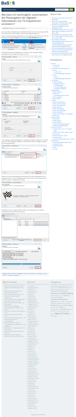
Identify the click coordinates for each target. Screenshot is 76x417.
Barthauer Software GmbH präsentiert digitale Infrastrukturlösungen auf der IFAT (14, 287)
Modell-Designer (68, 305)
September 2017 (32, 388)
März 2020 (31, 368)
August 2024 (31, 292)
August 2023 (31, 307)
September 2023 (32, 306)
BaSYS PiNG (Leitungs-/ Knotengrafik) (63, 114)
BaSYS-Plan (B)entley (58, 108)
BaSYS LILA (56, 115)
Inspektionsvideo (54, 297)
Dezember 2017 (32, 386)
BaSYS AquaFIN (57, 122)
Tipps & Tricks (61, 313)
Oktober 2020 (32, 361)
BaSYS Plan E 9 (68, 287)
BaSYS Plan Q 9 (54, 289)
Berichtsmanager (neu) (60, 87)
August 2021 (31, 344)
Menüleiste (61, 305)
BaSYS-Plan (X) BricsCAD (59, 103)
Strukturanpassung (59, 311)
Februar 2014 (31, 398)
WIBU (70, 313)
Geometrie (61, 295)
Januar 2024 (31, 301)
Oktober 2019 (32, 376)
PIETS (54, 147)
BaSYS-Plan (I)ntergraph (59, 110)
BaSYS (56, 77)
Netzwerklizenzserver (55, 307)
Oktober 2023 (32, 304)
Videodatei (16, 275)
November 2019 (32, 375)
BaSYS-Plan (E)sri (57, 107)
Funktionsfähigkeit (55, 295)
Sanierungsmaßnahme (55, 309)
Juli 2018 (30, 383)
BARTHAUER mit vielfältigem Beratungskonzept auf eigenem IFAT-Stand (14, 307)
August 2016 (31, 391)
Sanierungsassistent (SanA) (62, 95)
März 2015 (31, 393)
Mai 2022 (30, 331)
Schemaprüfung (64, 309)
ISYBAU (53, 302)
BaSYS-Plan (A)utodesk (59, 102)
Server (55, 70)
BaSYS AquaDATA (57, 97)
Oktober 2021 (32, 341)
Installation (60, 297)
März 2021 (31, 353)
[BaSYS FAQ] (8, 5)
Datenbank (65, 291)
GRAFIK (54, 100)
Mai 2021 (30, 349)
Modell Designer (59, 85)
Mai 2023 (30, 312)
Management (32, 273)
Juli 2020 (30, 366)
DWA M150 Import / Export (60, 135)
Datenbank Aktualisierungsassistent (62, 142)
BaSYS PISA (56, 93)
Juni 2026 (30, 286)
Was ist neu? (56, 65)
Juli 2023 (30, 309)
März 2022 (31, 334)
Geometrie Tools (57, 144)
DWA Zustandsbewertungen (60, 125)
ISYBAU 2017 (58, 301)
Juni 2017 (30, 390)
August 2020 (31, 365)
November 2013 (32, 400)
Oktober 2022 (32, 323)
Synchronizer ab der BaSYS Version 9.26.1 (62, 18)
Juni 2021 (30, 348)
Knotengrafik (53, 303)
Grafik (65, 295)
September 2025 (32, 287)
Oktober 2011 (32, 408)
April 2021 (30, 351)
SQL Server (53, 311)
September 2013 (32, 401)
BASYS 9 (54, 63)
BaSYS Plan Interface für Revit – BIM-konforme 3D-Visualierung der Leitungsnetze (13, 296)
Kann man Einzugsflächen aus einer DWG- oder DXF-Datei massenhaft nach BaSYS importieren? (62, 49)
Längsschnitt (68, 303)
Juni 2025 (30, 289)
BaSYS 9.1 (57, 67)
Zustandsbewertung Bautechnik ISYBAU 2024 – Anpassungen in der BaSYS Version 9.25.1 (62, 36)
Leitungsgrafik (59, 303)
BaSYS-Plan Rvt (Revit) (59, 105)
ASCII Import (56, 134)
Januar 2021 (31, 356)
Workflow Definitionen (60, 88)
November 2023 (32, 302)
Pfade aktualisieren (58, 145)
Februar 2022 (31, 336)
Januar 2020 (31, 371)
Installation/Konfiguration (59, 299)
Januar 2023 (31, 319)
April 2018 (30, 385)
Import (69, 295)
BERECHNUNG (56, 117)
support (24, 28)
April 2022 (30, 333)
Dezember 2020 (32, 358)
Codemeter (67, 289)
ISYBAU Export (64, 301)
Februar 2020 (31, 370)
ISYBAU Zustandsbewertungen (61, 124)
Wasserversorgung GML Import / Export (63, 139)
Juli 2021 (30, 346)
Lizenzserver (58, 72)
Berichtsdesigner (60, 289)
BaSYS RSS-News (10, 282)
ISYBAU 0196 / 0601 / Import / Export (63, 132)
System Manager (57, 82)
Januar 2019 (31, 380)
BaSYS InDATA (57, 98)
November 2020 (32, 359)
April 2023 (30, 314)
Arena (64, 286)
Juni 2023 (30, 311)
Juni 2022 (30, 329)
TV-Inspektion (9, 275)
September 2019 (32, 378)
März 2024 (31, 297)
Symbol (65, 311)
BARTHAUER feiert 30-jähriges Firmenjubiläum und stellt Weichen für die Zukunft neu (14, 324)
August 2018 (31, 381)
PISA (64, 307)
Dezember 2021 (32, 339)
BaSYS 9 (52, 287)
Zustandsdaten (54, 316)
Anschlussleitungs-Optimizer (57, 286)
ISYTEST (55, 149)
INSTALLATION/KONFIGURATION (60, 68)
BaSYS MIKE (56, 119)
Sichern (70, 309)
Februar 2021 (31, 354)
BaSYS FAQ (42, 414)
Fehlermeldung (67, 293)
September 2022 (32, 324)
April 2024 (30, 296)
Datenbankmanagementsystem (63, 73)
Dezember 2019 (32, 373)
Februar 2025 (31, 291)
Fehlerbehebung (55, 293)
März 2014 (31, 396)
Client (54, 75)
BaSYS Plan (61, 287)
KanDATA (26, 273)
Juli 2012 (30, 405)
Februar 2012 (31, 406)
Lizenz (63, 303)
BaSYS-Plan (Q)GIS (58, 112)
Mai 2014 (30, 395)
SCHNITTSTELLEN (56, 127)
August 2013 (31, 403)
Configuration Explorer (59, 83)
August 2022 (31, 326)
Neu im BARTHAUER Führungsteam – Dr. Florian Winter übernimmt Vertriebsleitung (14, 319)
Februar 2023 (31, 318)
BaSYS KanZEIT (57, 120)
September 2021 (32, 343)
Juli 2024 (30, 294)
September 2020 (32, 363)
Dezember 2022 (32, 321)
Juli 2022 (30, 328)
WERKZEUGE (55, 140)
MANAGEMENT (56, 90)
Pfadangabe (39, 273)
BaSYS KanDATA (12, 273)
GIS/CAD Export (57, 137)
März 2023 (31, 316)
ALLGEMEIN (55, 80)
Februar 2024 (31, 299)
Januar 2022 (31, 338)
